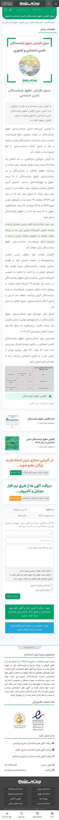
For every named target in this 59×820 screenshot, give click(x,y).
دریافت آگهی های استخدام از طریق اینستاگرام (32, 756)
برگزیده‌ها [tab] (22, 515)
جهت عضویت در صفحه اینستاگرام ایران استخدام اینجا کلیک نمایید (30, 627)
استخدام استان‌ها (15, 793)
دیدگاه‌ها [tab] (50, 509)
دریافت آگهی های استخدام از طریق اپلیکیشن (32, 743)
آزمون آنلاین (15, 798)
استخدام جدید (43, 803)
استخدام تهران (43, 793)
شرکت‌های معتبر (16, 803)
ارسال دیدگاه (12, 596)
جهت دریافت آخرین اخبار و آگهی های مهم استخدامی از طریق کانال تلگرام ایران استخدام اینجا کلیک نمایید (29, 612)
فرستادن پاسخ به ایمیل (40, 585)
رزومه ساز (43, 798)
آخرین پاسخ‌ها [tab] (20, 509)
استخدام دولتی (43, 789)
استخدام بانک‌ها (15, 789)
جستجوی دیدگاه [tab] (46, 515)
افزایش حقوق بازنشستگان (34, 396)
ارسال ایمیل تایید (42, 590)
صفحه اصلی (49, 22)
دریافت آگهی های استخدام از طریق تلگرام (34, 750)
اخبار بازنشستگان (37, 22)
